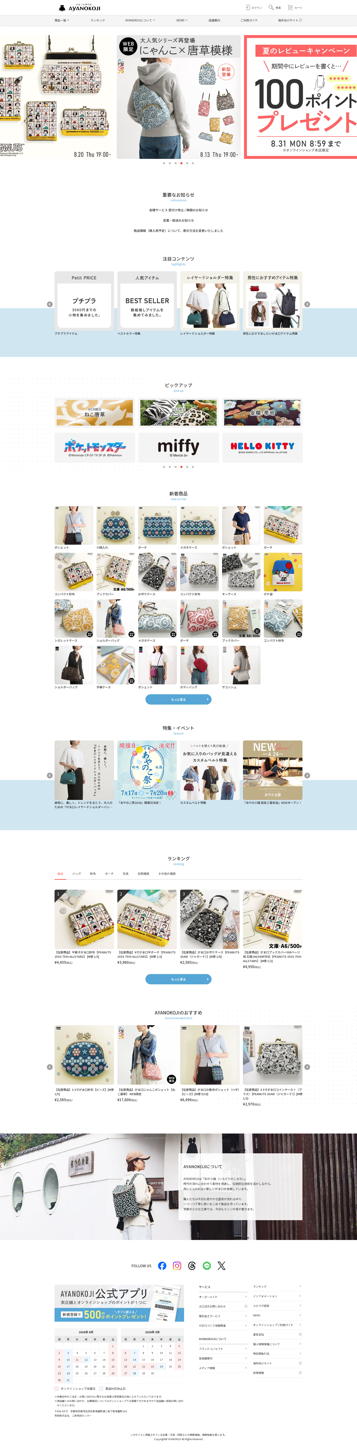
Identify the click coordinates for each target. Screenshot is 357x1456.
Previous (50, 304)
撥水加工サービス (209, 1316)
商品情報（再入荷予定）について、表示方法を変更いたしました (178, 230)
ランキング (97, 20)
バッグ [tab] (76, 873)
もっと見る (178, 699)
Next (307, 304)
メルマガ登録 (261, 1306)
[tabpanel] (178, 929)
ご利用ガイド (249, 20)
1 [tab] (164, 163)
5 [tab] (187, 163)
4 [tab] (181, 163)
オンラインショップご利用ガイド (273, 1325)
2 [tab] (170, 163)
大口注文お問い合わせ (212, 1306)
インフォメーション (265, 1296)
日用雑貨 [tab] (143, 873)
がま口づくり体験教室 (212, 1325)
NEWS (256, 1315)
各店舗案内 (205, 1358)
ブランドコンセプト (211, 1349)
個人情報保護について (266, 1344)
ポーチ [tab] (109, 873)
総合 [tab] (60, 873)
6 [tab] (193, 163)
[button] (275, 7)
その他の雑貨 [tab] (167, 873)
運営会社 (258, 1334)
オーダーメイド (208, 1297)
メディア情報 (207, 1368)
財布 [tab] (93, 873)
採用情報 (258, 1373)
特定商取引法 (261, 1354)
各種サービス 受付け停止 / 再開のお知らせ (178, 210)
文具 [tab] (126, 873)
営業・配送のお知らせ (178, 220)
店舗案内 (214, 20)
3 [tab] (176, 163)
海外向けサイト (288, 20)
